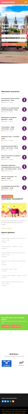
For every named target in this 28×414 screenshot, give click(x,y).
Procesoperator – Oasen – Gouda (9, 269)
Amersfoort (17, 411)
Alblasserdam (15, 409)
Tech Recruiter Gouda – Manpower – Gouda (11, 246)
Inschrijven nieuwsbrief (6, 228)
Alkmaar (21, 409)
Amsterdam (23, 411)
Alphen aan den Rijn (10, 411)
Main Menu (26, 2)
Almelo (24, 409)
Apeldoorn (4, 413)
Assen (13, 413)
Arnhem (9, 413)
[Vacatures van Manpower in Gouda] (21, 363)
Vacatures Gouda (8, 2)
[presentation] (1, 368)
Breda (24, 413)
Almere (3, 411)
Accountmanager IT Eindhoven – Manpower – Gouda (13, 275)
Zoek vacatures (6, 326)
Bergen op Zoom (18, 413)
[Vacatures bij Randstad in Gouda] (6, 363)
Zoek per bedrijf (16, 326)
